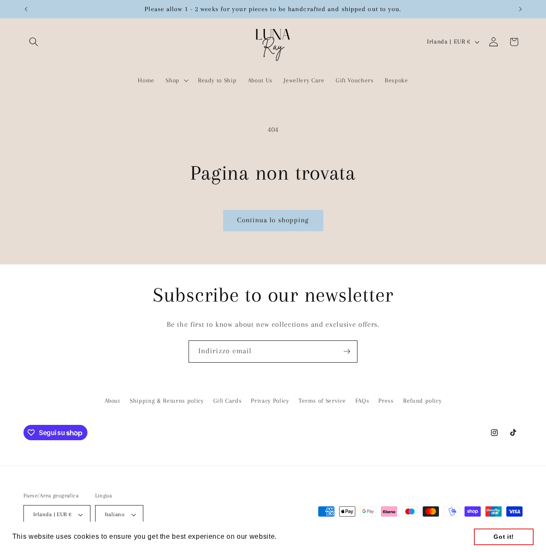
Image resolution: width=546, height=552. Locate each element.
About (112, 400)
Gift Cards (227, 400)
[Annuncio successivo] (520, 9)
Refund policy (422, 400)
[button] (33, 42)
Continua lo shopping (273, 220)
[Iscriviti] (347, 351)
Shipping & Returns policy (167, 400)
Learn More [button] (299, 536)
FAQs (362, 400)
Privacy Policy (270, 400)
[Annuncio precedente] (26, 9)
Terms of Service (322, 400)
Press (385, 400)
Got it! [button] (504, 536)
